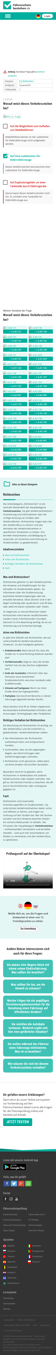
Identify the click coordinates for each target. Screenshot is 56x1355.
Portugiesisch (38, 1251)
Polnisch (36, 1262)
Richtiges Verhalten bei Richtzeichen (24, 563)
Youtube (16, 1199)
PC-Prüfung (33, 1220)
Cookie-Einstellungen (13, 1331)
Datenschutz (9, 1320)
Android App (8, 1298)
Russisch (11, 1251)
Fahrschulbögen (35, 1225)
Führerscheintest (10, 1214)
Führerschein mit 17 (36, 1214)
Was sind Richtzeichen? (17, 555)
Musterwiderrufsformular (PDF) (17, 1325)
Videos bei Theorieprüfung (14, 1225)
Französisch (37, 1256)
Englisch (11, 1246)
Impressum (44, 1325)
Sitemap (6, 1309)
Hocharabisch (13, 1283)
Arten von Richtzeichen (17, 559)
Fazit (7, 568)
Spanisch (11, 1262)
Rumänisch (12, 1267)
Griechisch (11, 1278)
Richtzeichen (28, 81)
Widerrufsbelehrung (26, 1320)
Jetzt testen (17, 1122)
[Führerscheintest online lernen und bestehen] (17, 5)
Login (47, 16)
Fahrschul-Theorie (36, 1230)
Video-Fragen (9, 1230)
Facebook (5, 1199)
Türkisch (11, 1256)
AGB (35, 1325)
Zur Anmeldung (28, 928)
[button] (7, 1183)
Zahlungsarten (9, 1304)
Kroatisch (11, 1272)
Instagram (11, 1199)
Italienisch (36, 1246)
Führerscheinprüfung (12, 1220)
